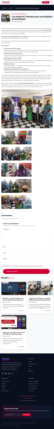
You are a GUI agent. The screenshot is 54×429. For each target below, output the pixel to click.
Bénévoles (31, 371)
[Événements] (13, 297)
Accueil (30, 361)
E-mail (4, 252)
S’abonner (27, 414)
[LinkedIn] (6, 373)
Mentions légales (15, 425)
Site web (5, 258)
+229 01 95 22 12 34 (27, 398)
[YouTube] (9, 373)
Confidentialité (4, 425)
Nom (4, 246)
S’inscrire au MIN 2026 (34, 381)
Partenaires (4, 383)
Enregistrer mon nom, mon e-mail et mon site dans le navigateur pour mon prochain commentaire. (23, 266)
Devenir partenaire (33, 388)
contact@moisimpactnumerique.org (28, 396)
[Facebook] (3, 373)
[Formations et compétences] (13, 332)
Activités (30, 366)
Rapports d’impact (6, 381)
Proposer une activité (33, 383)
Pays (30, 368)
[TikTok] (12, 373)
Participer (46, 2)
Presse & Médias (5, 390)
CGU (10, 425)
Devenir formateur (32, 386)
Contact (3, 388)
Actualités (4, 386)
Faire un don (31, 390)
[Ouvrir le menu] (51, 2)
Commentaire (6, 229)
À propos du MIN (32, 364)
